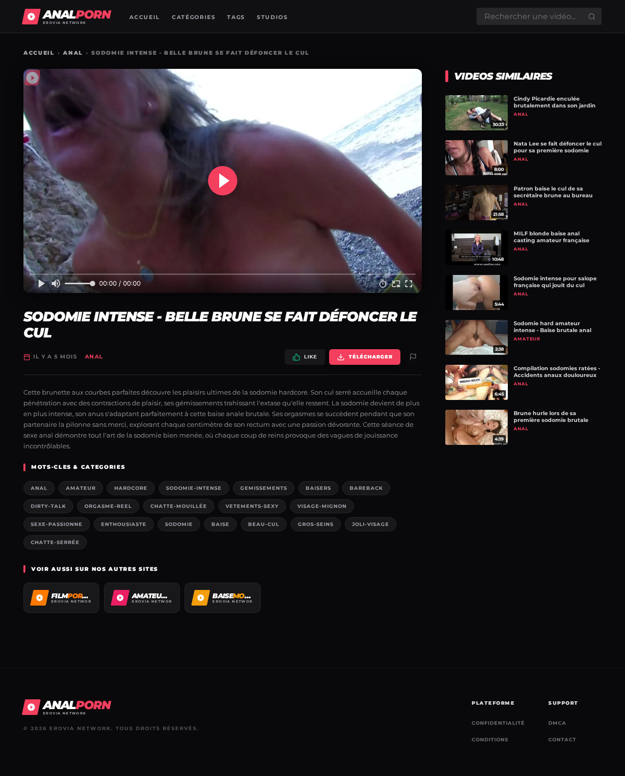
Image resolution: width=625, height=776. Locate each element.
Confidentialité (498, 723)
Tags (236, 17)
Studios (272, 17)
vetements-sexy (252, 506)
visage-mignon (322, 506)
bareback (366, 488)
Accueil (144, 17)
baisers (318, 488)
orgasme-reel (108, 506)
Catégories (194, 17)
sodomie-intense (194, 488)
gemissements (263, 488)
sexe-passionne (57, 524)
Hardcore (130, 488)
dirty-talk (48, 506)
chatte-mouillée (178, 506)
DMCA (557, 723)
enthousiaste (123, 524)
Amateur (81, 488)
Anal (73, 52)
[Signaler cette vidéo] (413, 357)
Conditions (490, 739)
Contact (562, 739)
